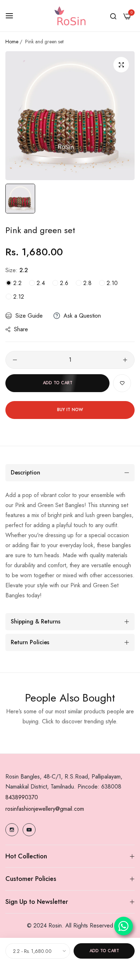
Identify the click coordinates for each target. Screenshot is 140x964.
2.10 (111, 283)
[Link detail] (11, 829)
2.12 (17, 297)
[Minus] (15, 360)
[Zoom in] (121, 65)
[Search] (113, 16)
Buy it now (70, 409)
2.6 (63, 283)
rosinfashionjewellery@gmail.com (44, 809)
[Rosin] (70, 15)
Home (11, 41)
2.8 (86, 283)
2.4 (40, 283)
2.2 (16, 283)
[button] (122, 383)
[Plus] (125, 360)
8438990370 (21, 797)
